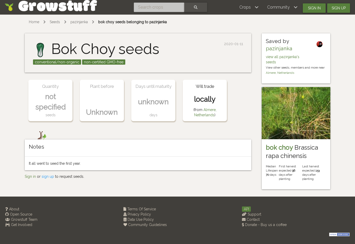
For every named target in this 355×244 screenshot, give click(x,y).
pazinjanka (79, 22)
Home (34, 22)
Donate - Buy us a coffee (265, 225)
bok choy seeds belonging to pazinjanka (132, 22)
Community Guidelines (147, 225)
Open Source (20, 214)
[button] (249, 7)
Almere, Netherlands (280, 73)
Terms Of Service (141, 209)
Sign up (339, 8)
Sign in (314, 8)
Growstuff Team (23, 219)
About (13, 209)
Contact (253, 219)
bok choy (279, 147)
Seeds (55, 22)
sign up (48, 176)
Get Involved (21, 225)
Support (254, 214)
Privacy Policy (139, 214)
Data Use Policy (140, 219)
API (246, 209)
